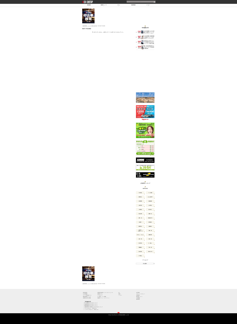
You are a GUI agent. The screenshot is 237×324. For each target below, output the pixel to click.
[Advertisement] (145, 71)
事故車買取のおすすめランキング (90, 305)
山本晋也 (150, 205)
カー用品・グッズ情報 (101, 296)
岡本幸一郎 (150, 251)
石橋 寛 (150, 230)
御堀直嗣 (150, 201)
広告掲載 (138, 297)
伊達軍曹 (140, 201)
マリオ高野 (150, 192)
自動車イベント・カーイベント (103, 297)
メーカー (120, 295)
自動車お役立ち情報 (87, 297)
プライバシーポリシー (140, 293)
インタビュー (100, 295)
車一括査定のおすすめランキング (90, 302)
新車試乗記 (85, 292)
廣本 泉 (140, 217)
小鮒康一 (140, 222)
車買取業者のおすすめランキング (90, 304)
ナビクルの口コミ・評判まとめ (90, 308)
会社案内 (138, 292)
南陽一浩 (150, 213)
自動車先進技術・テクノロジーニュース (105, 292)
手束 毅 (150, 247)
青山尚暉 (140, 213)
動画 (119, 293)
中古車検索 (85, 293)
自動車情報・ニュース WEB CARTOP (90, 25)
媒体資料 (138, 299)
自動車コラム (100, 293)
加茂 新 (150, 238)
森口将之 (150, 209)
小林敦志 (140, 209)
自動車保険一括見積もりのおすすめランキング (93, 306)
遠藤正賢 (150, 234)
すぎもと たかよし (140, 234)
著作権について (139, 296)
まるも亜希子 (150, 196)
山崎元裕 (140, 205)
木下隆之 (140, 255)
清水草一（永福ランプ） (140, 230)
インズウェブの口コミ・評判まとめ (91, 309)
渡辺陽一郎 (150, 217)
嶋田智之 (140, 196)
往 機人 (150, 243)
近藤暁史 (150, 226)
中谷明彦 (140, 192)
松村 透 (140, 238)
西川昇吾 (140, 243)
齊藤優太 (140, 247)
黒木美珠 (140, 251)
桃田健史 (150, 222)
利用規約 (138, 295)
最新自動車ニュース (87, 296)
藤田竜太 (140, 226)
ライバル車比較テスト (87, 295)
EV (119, 292)
